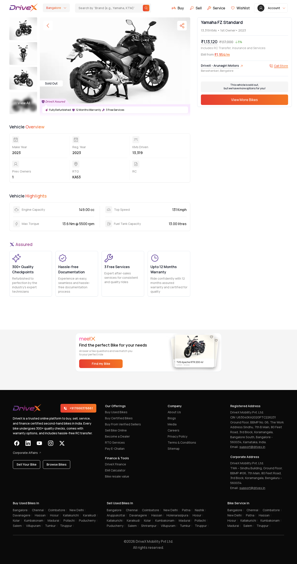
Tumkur (51, 526)
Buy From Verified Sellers (123, 424)
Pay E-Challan (115, 448)
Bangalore (21, 510)
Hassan (41, 515)
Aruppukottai (117, 515)
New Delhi (77, 510)
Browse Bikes (57, 464)
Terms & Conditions (182, 442)
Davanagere (22, 515)
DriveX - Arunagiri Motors (220, 66)
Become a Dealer (117, 436)
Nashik (200, 510)
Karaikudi (90, 515)
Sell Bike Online (116, 430)
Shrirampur (149, 526)
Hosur (55, 515)
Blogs (172, 418)
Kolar (17, 520)
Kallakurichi (71, 515)
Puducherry (88, 520)
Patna (187, 510)
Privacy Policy (177, 436)
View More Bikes (244, 100)
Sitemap (174, 448)
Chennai (38, 510)
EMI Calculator (115, 470)
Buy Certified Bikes (119, 418)
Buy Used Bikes (116, 412)
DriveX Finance (115, 464)
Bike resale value (117, 476)
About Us (174, 412)
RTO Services (115, 442)
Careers (173, 430)
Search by (106, 7)
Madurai (54, 520)
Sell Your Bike (27, 464)
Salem (18, 526)
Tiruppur (67, 526)
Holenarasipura (178, 515)
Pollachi (69, 520)
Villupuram (34, 526)
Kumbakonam (34, 520)
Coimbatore (57, 510)
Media (172, 424)
